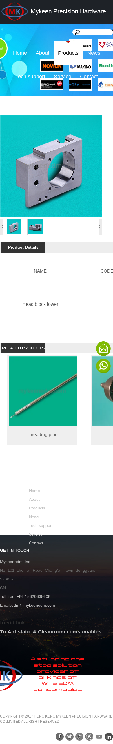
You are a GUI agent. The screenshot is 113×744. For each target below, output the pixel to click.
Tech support (30, 76)
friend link (12, 623)
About (42, 53)
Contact (89, 76)
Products (68, 53)
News (93, 53)
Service (62, 76)
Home (20, 53)
